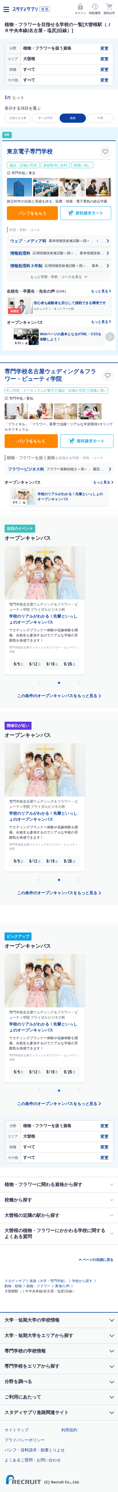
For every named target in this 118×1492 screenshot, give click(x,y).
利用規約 (69, 1430)
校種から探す (18, 1199)
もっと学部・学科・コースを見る (56, 277)
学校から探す (82, 1281)
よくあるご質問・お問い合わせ (33, 1460)
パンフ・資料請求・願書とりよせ (35, 1450)
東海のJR (62, 1286)
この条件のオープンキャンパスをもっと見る (57, 695)
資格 (73, 118)
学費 (100, 118)
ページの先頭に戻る (97, 1260)
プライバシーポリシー (25, 1440)
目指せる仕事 (17, 118)
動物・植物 (13, 1286)
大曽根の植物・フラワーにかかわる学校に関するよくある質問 (55, 1233)
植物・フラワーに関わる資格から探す (43, 1184)
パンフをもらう (32, 213)
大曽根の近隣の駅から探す (32, 1215)
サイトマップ (17, 1430)
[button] (110, 336)
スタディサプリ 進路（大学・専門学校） (36, 1281)
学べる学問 (45, 118)
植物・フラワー (38, 1286)
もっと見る (100, 291)
